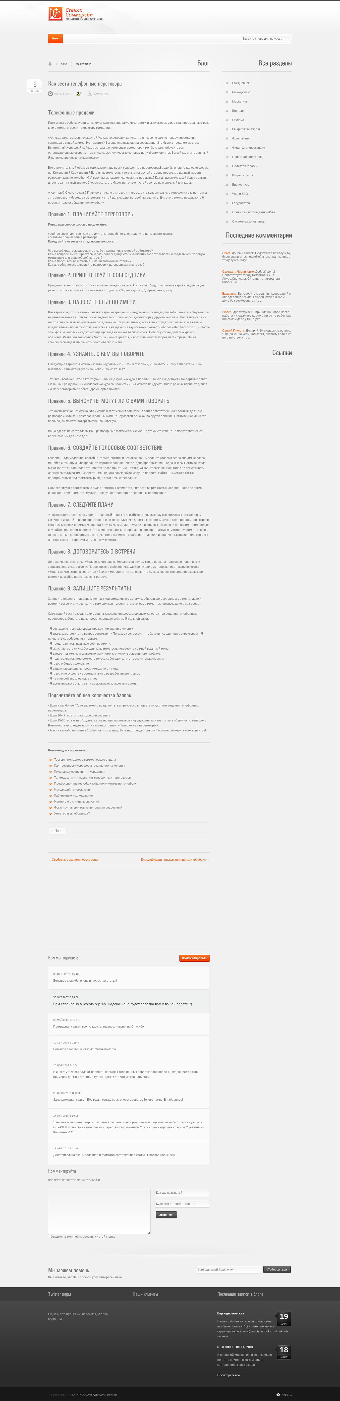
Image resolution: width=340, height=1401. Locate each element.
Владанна (229, 293)
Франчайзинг (241, 138)
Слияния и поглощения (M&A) (253, 212)
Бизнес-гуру (240, 184)
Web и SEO (240, 194)
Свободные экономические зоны (75, 859)
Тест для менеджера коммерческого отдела (85, 759)
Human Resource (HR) (247, 157)
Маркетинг (83, 64)
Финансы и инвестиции (248, 147)
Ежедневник (240, 83)
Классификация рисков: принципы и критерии (173, 859)
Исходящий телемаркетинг (73, 789)
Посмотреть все (228, 1375)
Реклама (238, 120)
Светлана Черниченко (238, 271)
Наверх (287, 1394)
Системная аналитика (248, 221)
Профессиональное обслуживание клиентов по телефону (95, 783)
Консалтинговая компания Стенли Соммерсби (76, 13)
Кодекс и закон (242, 175)
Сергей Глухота (233, 330)
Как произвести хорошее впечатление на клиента (89, 765)
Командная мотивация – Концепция (79, 771)
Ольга (226, 253)
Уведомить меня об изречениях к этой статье (83, 1236)
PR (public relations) (246, 129)
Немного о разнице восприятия (76, 801)
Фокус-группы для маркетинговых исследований (88, 807)
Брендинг (239, 111)
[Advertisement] (129, 906)
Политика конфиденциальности (94, 1394)
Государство (241, 203)
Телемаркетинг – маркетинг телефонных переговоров (92, 777)
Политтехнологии (244, 166)
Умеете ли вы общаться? (72, 813)
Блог (55, 38)
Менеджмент (241, 92)
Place (226, 312)
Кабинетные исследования (73, 795)
